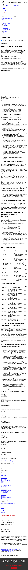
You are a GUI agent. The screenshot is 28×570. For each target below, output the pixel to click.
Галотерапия (3, 495)
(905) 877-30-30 (18, 5)
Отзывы (5, 24)
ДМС (2, 498)
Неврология (3, 475)
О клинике (5, 25)
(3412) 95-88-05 (10, 5)
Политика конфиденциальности (8, 503)
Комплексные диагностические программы (11, 42)
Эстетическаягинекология (4, 478)
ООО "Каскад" (10, 551)
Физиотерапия (4, 484)
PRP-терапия (4, 486)
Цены (10, 40)
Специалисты (4, 43)
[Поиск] (15, 16)
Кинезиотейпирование (6, 499)
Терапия (2, 481)
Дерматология (4, 489)
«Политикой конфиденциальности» (14, 565)
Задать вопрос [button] (6, 29)
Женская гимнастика (5, 480)
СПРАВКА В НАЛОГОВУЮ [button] (8, 515)
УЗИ (2, 482)
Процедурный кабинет (6, 497)
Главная (5, 21)
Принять (14, 567)
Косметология (4, 487)
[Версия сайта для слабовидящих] (4, 12)
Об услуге (4, 40)
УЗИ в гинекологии (18, 40)
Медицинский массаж (6, 485)
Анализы (3, 496)
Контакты (5, 28)
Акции (4, 26)
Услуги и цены (6, 23)
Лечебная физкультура (6, 490)
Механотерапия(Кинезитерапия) (4, 492)
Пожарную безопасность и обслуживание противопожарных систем (10, 550)
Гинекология (3, 476)
